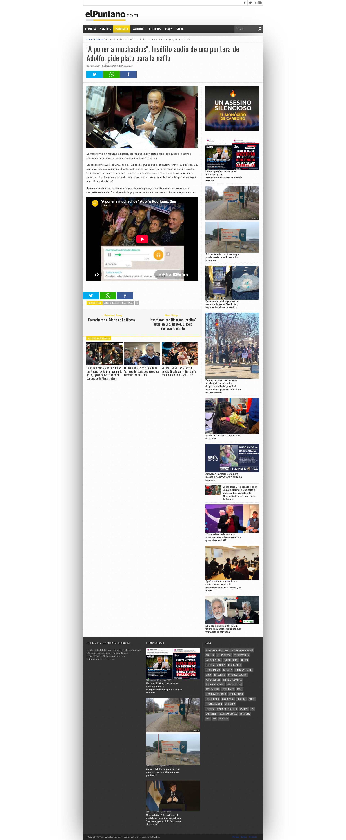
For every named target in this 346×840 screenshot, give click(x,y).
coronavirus (234, 664)
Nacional (138, 29)
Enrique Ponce (231, 660)
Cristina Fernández (215, 664)
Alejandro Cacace (228, 713)
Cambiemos (211, 713)
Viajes (168, 29)
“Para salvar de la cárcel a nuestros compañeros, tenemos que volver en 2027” (223, 537)
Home (89, 39)
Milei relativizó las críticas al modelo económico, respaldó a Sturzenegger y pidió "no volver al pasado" (164, 820)
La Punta (227, 669)
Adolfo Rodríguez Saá (115, 302)
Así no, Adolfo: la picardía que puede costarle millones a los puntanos (222, 257)
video (208, 674)
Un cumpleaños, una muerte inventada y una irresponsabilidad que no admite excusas (223, 176)
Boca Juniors (212, 699)
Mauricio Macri (213, 660)
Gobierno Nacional (215, 684)
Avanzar (244, 708)
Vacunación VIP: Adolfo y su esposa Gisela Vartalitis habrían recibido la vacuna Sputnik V (179, 371)
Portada (90, 29)
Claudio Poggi (224, 655)
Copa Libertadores (237, 674)
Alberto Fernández (232, 679)
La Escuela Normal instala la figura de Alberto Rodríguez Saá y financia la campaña (223, 628)
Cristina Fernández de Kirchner (221, 708)
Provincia (121, 29)
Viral (180, 29)
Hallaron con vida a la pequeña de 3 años (222, 437)
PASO (130, 302)
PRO (208, 718)
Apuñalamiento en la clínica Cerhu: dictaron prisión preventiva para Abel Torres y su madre (223, 586)
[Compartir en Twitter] (94, 76)
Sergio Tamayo (213, 669)
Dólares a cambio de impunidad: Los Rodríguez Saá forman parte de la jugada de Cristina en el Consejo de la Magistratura (104, 373)
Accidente (245, 713)
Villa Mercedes (241, 655)
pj (137, 302)
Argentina (230, 703)
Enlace (244, 837)
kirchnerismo (236, 694)
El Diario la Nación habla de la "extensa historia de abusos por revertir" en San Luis (141, 371)
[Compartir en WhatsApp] (111, 76)
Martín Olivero (234, 684)
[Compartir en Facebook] (128, 76)
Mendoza (223, 718)
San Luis (105, 29)
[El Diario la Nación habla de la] (142, 364)
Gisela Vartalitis (243, 669)
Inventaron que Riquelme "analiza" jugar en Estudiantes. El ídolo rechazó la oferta (173, 324)
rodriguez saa (213, 679)
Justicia (241, 699)
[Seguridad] (232, 130)
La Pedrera (219, 674)
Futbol (244, 660)
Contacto (253, 837)
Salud (252, 699)
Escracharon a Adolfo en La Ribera (111, 320)
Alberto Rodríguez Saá (217, 650)
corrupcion (228, 699)
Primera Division (214, 703)
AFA (214, 718)
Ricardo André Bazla (216, 694)
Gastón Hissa (212, 689)
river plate (228, 689)
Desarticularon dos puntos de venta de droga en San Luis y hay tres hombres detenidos (221, 304)
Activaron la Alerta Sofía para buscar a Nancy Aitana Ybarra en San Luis (223, 477)
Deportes (155, 29)
